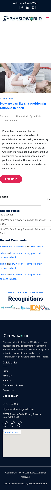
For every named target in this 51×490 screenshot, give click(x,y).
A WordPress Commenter (13, 246)
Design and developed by (25, 483)
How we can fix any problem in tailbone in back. (23, 222)
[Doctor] (22, 18)
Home (6, 49)
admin (3, 253)
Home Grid (22, 116)
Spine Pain (19, 49)
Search (4, 196)
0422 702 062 (11, 403)
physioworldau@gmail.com (18, 409)
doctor (8, 116)
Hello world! (6, 214)
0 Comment (11, 120)
